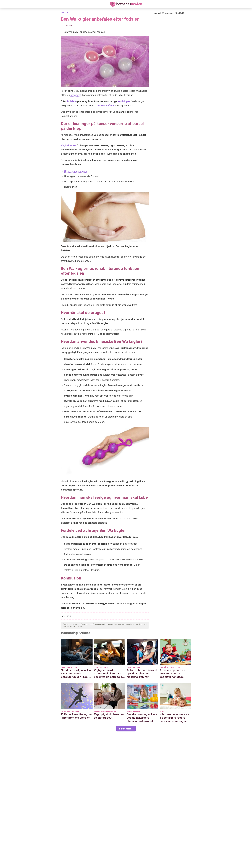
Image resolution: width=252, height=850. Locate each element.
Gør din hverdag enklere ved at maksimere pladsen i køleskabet (142, 718)
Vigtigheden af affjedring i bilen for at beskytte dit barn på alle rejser (109, 674)
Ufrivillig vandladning (75, 171)
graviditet (75, 95)
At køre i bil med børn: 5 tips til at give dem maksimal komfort (142, 673)
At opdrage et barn (70, 711)
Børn (162, 711)
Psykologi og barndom (105, 711)
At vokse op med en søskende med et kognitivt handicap (172, 673)
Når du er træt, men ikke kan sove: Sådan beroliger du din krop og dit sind (76, 674)
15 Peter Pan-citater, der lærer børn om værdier (76, 716)
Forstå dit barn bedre (170, 667)
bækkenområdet (105, 105)
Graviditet (65, 13)
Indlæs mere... (126, 728)
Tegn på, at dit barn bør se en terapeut (109, 716)
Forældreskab (100, 667)
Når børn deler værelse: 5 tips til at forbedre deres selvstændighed (175, 718)
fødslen (71, 101)
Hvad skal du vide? (69, 667)
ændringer (124, 101)
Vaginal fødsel (68, 145)
